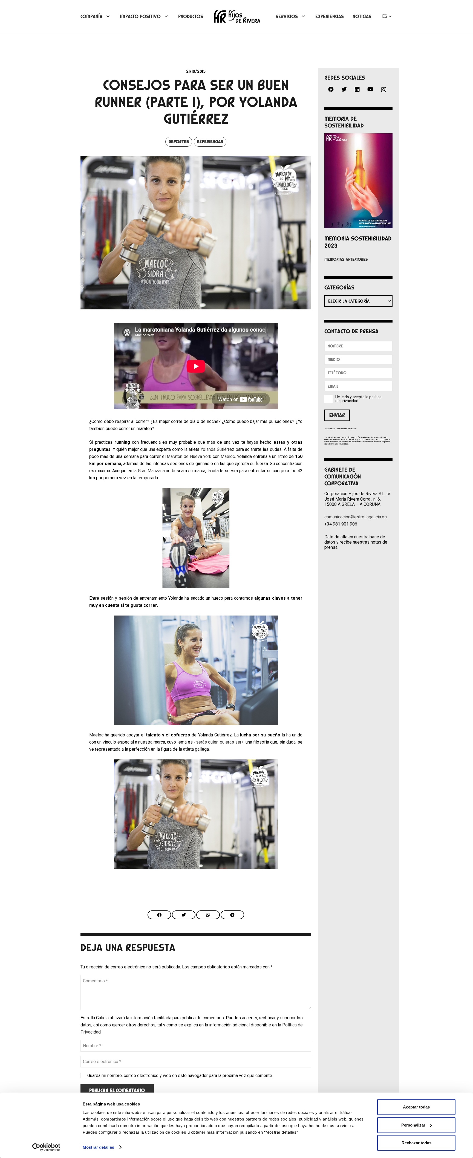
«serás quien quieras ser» (219, 742)
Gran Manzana (151, 470)
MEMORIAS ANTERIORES (346, 259)
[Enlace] (237, 16)
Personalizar (413, 1124)
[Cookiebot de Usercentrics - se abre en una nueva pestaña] (46, 1147)
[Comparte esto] (159, 914)
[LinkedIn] (357, 89)
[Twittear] (183, 914)
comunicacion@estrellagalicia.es (355, 516)
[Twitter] (344, 89)
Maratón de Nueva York (189, 456)
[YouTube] (370, 89)
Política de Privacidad (338, 444)
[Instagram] (383, 90)
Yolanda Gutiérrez (217, 449)
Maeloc (228, 456)
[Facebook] (331, 89)
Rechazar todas (416, 1142)
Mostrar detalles (98, 1147)
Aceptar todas (416, 1107)
